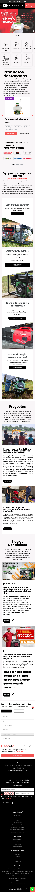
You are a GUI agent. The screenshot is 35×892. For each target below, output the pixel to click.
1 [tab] (15, 36)
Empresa (18, 711)
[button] (12, 164)
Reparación (17, 844)
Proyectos (17, 815)
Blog (10, 1)
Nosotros (17, 818)
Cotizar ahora (10, 133)
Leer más (6, 620)
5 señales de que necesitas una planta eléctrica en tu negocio (17, 656)
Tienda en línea (31, 5)
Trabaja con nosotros (17, 827)
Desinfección (17, 847)
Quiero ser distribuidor (17, 830)
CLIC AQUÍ (20, 751)
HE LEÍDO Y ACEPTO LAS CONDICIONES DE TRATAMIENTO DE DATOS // (13, 750)
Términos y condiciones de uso (17, 869)
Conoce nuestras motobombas (17, 264)
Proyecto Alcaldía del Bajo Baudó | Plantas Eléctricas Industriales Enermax (17, 451)
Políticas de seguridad (17, 876)
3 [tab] (19, 36)
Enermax (17, 859)
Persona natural (6, 711)
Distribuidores (17, 823)
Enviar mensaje (17, 755)
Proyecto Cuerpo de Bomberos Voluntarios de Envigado (16, 509)
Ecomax (17, 857)
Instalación (17, 842)
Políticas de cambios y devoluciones (17, 874)
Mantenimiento (17, 840)
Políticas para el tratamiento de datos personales (17, 871)
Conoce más (7, 481)
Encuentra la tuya (17, 318)
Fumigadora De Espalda (16, 119)
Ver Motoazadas (17, 367)
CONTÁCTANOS (17, 1)
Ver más (17, 214)
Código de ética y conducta (17, 883)
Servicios (17, 836)
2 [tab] (17, 36)
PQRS (17, 881)
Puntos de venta (17, 825)
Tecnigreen (17, 861)
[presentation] (3, 116)
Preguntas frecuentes (17, 832)
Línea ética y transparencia (17, 878)
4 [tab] (20, 36)
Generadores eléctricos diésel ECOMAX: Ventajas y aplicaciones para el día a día (17, 590)
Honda (17, 854)
